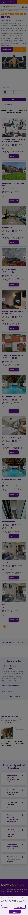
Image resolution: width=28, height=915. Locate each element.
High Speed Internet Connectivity (9, 667)
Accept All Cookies (15, 911)
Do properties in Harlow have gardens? (12, 805)
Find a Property (22, 2)
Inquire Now (7, 49)
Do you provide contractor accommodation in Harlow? (13, 778)
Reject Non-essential (20, 906)
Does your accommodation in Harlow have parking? (13, 833)
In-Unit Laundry (8, 691)
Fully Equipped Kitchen (10, 686)
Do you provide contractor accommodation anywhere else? (12, 818)
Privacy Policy (4, 903)
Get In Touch (20, 49)
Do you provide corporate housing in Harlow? (13, 846)
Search (14, 99)
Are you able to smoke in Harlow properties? (12, 792)
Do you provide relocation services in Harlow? (13, 859)
